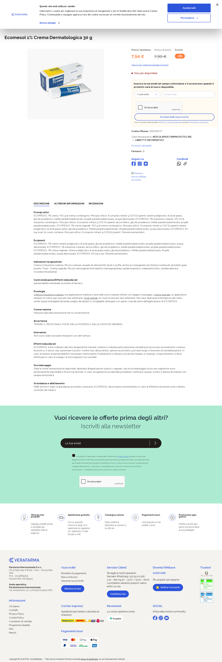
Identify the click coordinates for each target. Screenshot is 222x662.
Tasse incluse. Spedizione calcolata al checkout (150, 65)
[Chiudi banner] (217, 5)
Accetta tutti (189, 8)
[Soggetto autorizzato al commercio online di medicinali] (139, 176)
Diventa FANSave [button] (164, 567)
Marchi (12, 632)
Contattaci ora (117, 594)
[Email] (145, 164)
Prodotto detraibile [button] (141, 145)
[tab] (42, 204)
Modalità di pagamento (73, 573)
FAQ (11, 629)
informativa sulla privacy (198, 122)
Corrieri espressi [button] (72, 606)
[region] (65, 84)
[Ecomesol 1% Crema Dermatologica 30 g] (65, 81)
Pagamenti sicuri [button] (72, 631)
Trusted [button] (205, 567)
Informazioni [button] (17, 600)
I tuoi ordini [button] (68, 567)
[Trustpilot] (115, 618)
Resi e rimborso (69, 577)
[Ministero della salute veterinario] (206, 597)
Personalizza (187, 18)
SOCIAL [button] (158, 606)
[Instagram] (139, 164)
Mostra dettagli (48, 23)
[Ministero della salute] (206, 574)
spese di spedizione (89, 659)
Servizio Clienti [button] (116, 567)
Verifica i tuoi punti (170, 587)
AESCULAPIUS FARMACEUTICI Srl (172, 136)
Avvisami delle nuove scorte (174, 117)
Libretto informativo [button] (149, 140)
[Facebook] (133, 164)
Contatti (13, 610)
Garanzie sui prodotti (72, 580)
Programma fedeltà (19, 625)
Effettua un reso (72, 588)
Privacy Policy (123, 456)
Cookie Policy (16, 617)
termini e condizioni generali (170, 122)
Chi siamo (14, 606)
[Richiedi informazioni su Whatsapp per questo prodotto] (179, 164)
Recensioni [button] (114, 606)
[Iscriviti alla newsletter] (155, 443)
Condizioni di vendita (20, 621)
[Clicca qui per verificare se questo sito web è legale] (206, 584)
